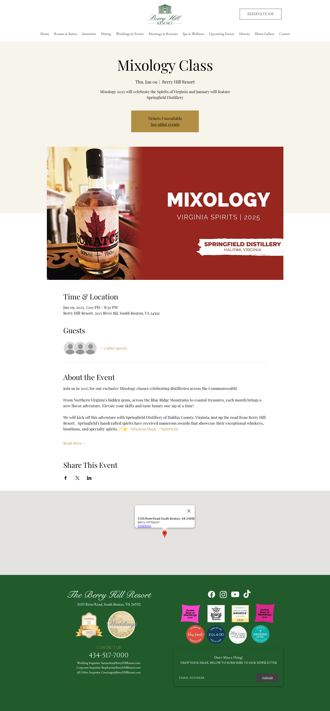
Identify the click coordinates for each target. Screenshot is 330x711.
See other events (165, 124)
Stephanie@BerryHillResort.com (121, 667)
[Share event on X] (77, 478)
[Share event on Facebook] (65, 478)
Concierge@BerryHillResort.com (121, 672)
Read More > (74, 443)
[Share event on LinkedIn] (89, 478)
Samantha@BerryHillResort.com (120, 663)
